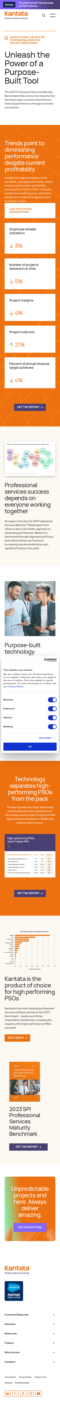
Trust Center (10, 1377)
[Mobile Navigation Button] (52, 15)
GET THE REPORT (28, 407)
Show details (45, 738)
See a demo (16, 1038)
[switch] (52, 708)
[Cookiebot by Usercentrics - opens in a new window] (43, 660)
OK (30, 746)
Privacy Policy (15, 686)
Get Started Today (30, 1227)
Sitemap (8, 1383)
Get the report (27, 1147)
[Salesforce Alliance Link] (14, 1291)
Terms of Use (40, 1377)
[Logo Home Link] (17, 18)
